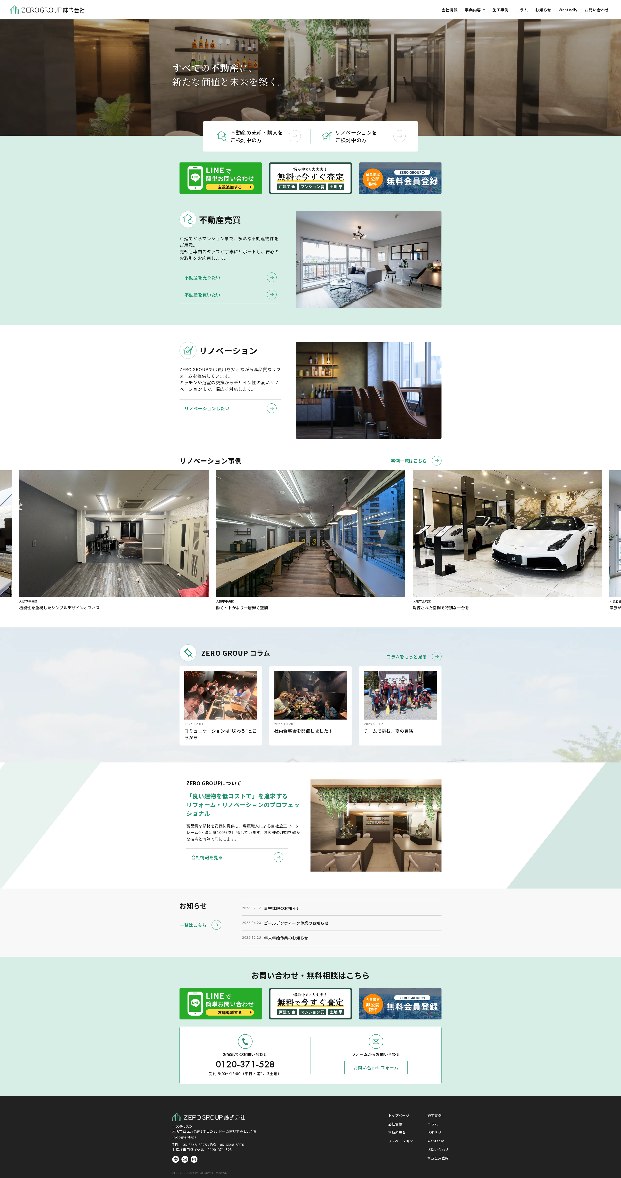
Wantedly (568, 10)
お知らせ (543, 10)
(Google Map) (184, 1137)
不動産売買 (397, 1132)
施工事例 (500, 10)
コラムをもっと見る (406, 656)
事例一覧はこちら (409, 460)
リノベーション (400, 1140)
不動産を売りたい (202, 277)
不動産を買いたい (202, 294)
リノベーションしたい (206, 408)
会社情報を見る (207, 857)
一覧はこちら (193, 925)
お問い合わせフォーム (375, 1067)
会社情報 (449, 10)
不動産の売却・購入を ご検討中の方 (256, 136)
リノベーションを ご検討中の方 (356, 136)
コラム (522, 10)
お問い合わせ (597, 10)
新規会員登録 (438, 1157)
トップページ (398, 1115)
